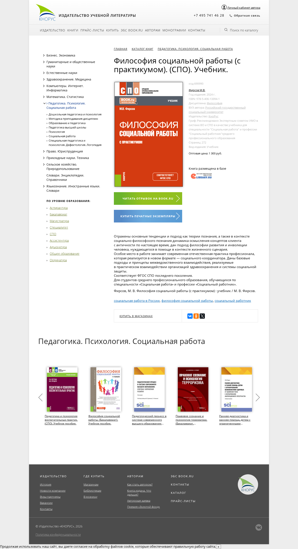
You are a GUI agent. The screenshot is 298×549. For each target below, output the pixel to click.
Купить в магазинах (136, 316)
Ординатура (58, 260)
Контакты (196, 30)
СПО (53, 234)
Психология (57, 132)
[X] (202, 316)
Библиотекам (92, 491)
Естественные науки (61, 73)
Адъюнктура (58, 247)
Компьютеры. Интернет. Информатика (65, 88)
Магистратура (59, 221)
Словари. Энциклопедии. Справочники (65, 177)
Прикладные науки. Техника (67, 158)
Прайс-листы (92, 30)
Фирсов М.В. (197, 90)
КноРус (213, 116)
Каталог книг (142, 49)
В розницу (90, 497)
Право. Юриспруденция (64, 151)
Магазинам (91, 484)
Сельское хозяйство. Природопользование (62, 166)
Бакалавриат (58, 214)
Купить (112, 30)
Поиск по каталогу (244, 30)
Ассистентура (59, 240)
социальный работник (233, 300)
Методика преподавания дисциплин (73, 119)
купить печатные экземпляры (147, 216)
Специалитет (59, 227)
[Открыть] (44, 55)
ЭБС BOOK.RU (182, 476)
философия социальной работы (187, 300)
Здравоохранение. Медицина (68, 79)
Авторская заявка (138, 501)
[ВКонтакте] (190, 316)
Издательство (52, 30)
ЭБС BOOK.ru (132, 30)
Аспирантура (59, 208)
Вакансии (46, 503)
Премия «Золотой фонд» (143, 507)
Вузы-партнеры (50, 497)
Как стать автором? (139, 484)
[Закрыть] (44, 103)
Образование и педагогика (67, 123)
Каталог (178, 493)
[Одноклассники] (196, 316)
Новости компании (52, 491)
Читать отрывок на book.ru (148, 198)
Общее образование (64, 253)
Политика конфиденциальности (58, 534)
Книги (72, 30)
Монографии (174, 30)
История (45, 484)
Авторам (152, 30)
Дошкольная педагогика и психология (75, 114)
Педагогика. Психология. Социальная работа (66, 105)
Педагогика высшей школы (67, 127)
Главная (120, 49)
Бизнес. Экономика (60, 55)
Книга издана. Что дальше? (139, 492)
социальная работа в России (137, 300)
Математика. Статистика (65, 97)
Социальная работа (62, 136)
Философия (214, 103)
